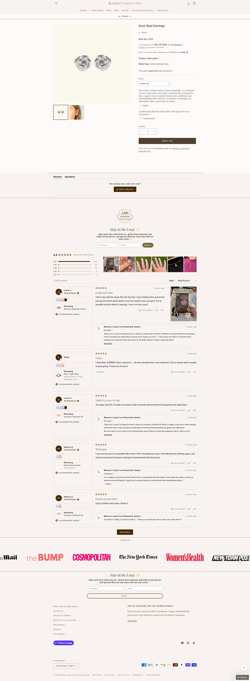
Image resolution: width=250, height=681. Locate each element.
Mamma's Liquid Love (67, 675)
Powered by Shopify (82, 675)
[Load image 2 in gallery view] (76, 112)
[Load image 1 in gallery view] (60, 112)
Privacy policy (110, 675)
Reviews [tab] (57, 177)
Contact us (58, 611)
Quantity (142, 126)
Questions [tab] (70, 177)
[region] (150, 264)
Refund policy (97, 675)
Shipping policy (137, 675)
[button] (56, 3)
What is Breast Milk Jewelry (65, 606)
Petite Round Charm (72, 466)
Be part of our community (64, 620)
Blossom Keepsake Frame (75, 309)
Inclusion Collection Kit (73, 417)
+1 (66, 300)
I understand (148, 118)
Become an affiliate (62, 615)
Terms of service (124, 675)
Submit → (148, 245)
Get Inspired (58, 634)
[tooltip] (61, 294)
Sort (171, 281)
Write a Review (127, 190)
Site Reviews (59, 625)
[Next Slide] (194, 264)
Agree (145, 105)
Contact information (153, 675)
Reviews (57, 629)
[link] (34, 557)
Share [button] (144, 32)
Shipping (142, 47)
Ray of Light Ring (73, 376)
